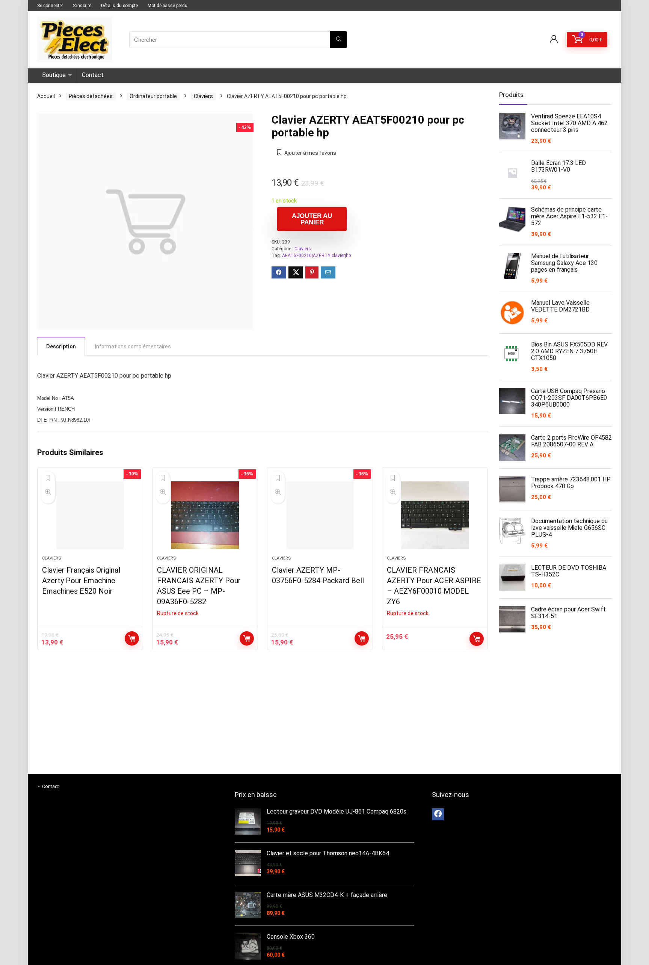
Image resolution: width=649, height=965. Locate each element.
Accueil (46, 96)
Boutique (54, 75)
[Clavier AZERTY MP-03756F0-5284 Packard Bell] (320, 515)
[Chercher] (338, 39)
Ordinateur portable (153, 96)
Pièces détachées (91, 96)
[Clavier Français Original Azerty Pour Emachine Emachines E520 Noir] (90, 515)
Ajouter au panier (312, 219)
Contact (93, 75)
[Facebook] (438, 814)
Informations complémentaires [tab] (133, 346)
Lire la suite (247, 638)
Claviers (203, 96)
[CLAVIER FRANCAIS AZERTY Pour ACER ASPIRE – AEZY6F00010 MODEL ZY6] (435, 515)
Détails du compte (119, 5)
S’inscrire (82, 5)
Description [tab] (61, 346)
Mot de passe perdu (167, 5)
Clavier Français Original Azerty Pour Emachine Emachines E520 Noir (81, 581)
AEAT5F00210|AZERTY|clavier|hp (316, 255)
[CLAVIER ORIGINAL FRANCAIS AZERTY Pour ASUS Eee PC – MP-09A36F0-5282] (205, 515)
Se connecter (50, 5)
